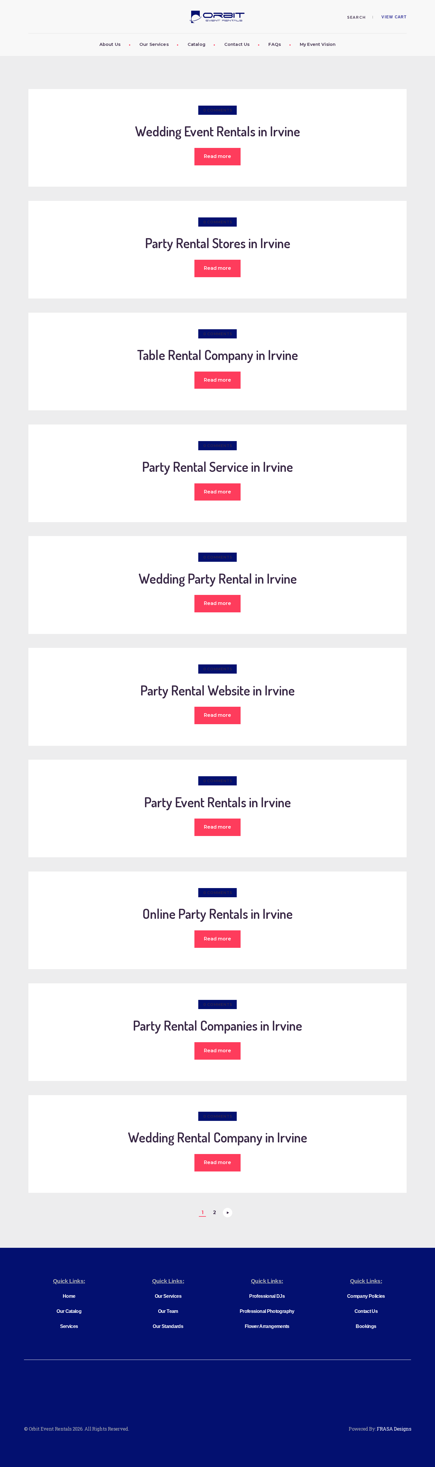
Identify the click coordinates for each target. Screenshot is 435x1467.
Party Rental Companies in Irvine (217, 1026)
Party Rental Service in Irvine (217, 467)
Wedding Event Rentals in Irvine (217, 131)
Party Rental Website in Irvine (217, 690)
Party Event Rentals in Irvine (217, 802)
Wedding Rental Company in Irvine (217, 1137)
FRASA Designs (394, 1429)
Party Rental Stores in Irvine (217, 243)
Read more (217, 156)
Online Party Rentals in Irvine (217, 914)
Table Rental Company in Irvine (217, 355)
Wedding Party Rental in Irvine (217, 579)
